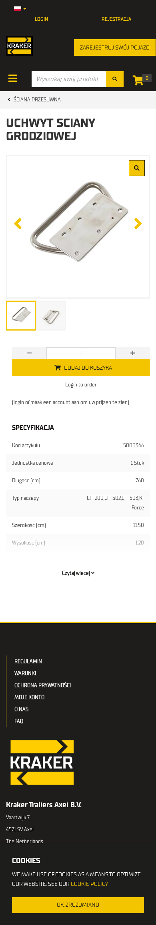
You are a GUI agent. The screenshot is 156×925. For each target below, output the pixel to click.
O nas (21, 709)
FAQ (18, 721)
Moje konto (29, 697)
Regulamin (28, 661)
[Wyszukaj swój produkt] (115, 79)
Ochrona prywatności (42, 685)
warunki (25, 673)
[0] (140, 82)
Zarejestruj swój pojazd (115, 47)
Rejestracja (116, 19)
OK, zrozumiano (78, 904)
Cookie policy (89, 884)
